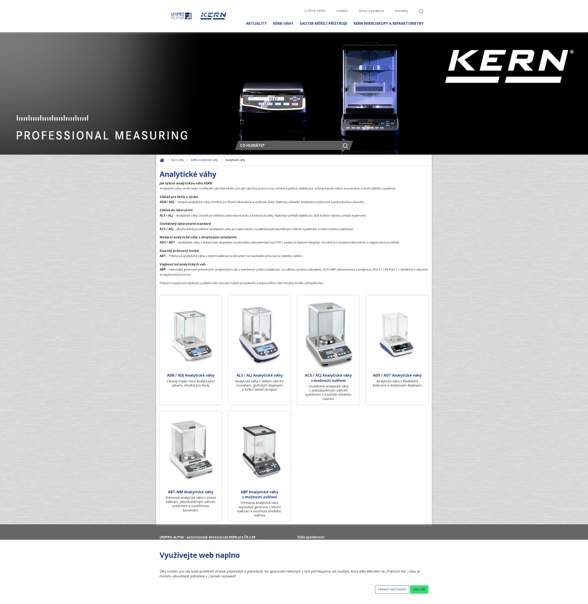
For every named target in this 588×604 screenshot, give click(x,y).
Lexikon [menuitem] (342, 10)
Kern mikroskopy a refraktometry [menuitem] (389, 23)
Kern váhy (178, 160)
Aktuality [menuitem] (256, 23)
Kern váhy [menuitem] (283, 23)
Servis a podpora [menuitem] (371, 10)
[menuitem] (421, 11)
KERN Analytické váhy (205, 160)
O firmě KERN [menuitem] (315, 10)
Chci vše (419, 589)
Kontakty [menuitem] (401, 10)
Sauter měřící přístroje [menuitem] (323, 23)
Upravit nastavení (392, 589)
